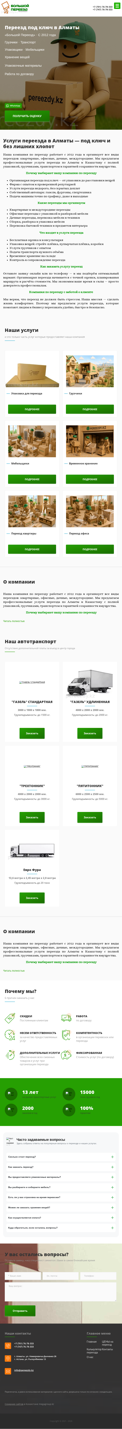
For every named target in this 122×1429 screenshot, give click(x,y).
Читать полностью (14, 621)
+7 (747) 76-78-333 (102, 9)
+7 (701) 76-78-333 (102, 6)
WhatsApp (85, 8)
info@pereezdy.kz (24, 1370)
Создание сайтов (14, 1404)
